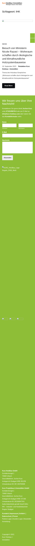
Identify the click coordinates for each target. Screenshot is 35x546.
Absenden (7, 158)
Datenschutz (6, 516)
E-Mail (5, 132)
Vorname (4, 128)
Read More (9, 85)
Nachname (21, 128)
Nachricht (6, 140)
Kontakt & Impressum (10, 513)
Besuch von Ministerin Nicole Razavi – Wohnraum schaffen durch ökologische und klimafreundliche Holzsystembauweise (17, 55)
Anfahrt (22, 513)
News (4, 44)
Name (4, 122)
